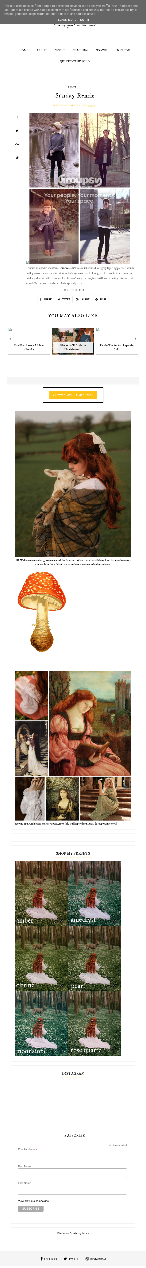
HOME (24, 50)
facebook (51, 1259)
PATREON (123, 50)
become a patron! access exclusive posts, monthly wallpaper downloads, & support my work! (66, 823)
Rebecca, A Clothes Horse (69, 105)
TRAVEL (102, 50)
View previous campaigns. (33, 1200)
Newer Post (63, 395)
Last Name (24, 1182)
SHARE (47, 299)
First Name (24, 1166)
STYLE (60, 50)
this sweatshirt (68, 268)
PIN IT (102, 299)
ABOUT (42, 50)
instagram (98, 1259)
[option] (29, 343)
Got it (85, 20)
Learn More (67, 20)
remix (72, 87)
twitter (75, 1259)
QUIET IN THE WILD (75, 61)
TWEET (66, 299)
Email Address (27, 1149)
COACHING (80, 50)
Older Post (83, 395)
